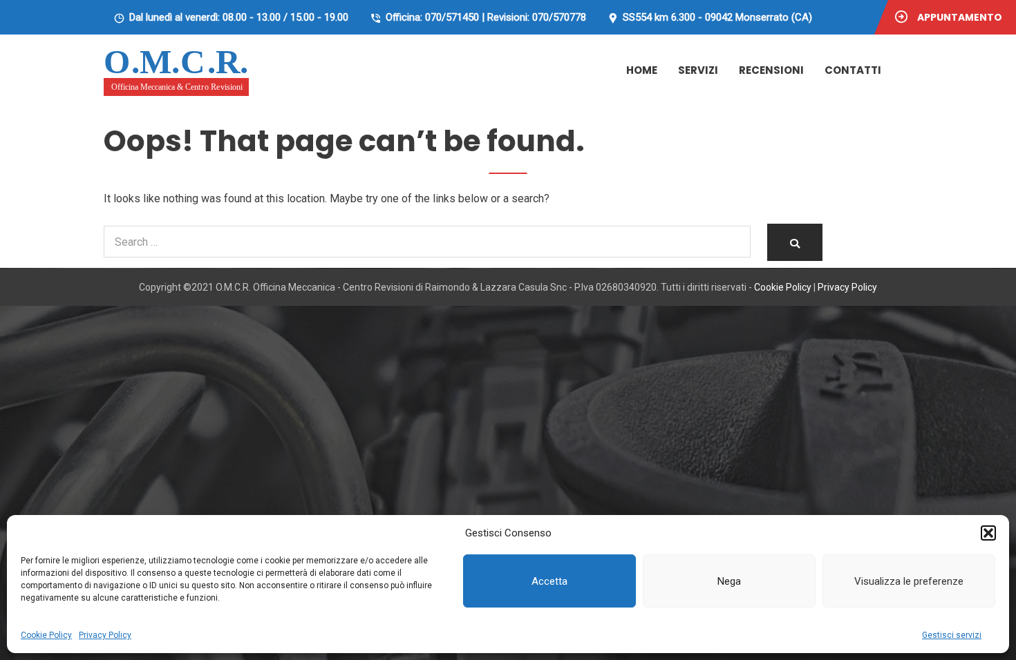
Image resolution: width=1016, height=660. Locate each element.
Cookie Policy (46, 635)
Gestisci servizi (951, 635)
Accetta (549, 581)
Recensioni (771, 70)
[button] (988, 533)
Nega (729, 581)
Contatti (853, 70)
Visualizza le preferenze (908, 581)
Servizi (698, 70)
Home (641, 70)
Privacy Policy (105, 635)
